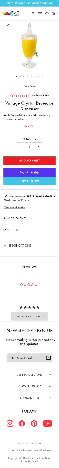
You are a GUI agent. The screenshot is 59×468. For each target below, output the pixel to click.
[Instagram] (10, 424)
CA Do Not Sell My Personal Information (29, 450)
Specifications (19, 245)
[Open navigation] (40, 13)
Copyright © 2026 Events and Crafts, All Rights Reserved (29, 459)
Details (13, 230)
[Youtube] (47, 424)
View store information (14, 207)
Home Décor (29, 86)
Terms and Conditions (29, 443)
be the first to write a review (29, 316)
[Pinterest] (34, 424)
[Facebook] (22, 424)
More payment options (29, 181)
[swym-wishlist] (47, 14)
